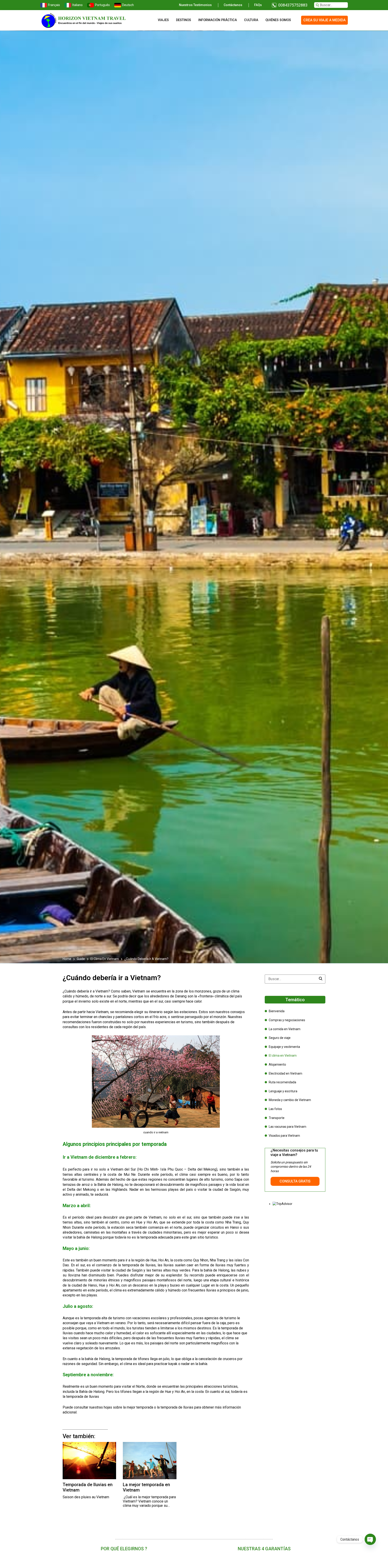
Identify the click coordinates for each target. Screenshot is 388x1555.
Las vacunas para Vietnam (287, 1126)
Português (102, 5)
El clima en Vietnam (104, 959)
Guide (81, 959)
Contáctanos (233, 5)
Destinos (183, 20)
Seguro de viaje (280, 1038)
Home (67, 959)
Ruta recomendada (282, 1082)
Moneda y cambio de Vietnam (290, 1100)
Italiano (77, 5)
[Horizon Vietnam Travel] (86, 20)
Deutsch (128, 5)
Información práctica (217, 20)
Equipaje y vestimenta (284, 1047)
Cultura (251, 20)
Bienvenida (276, 1011)
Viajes (163, 20)
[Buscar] (320, 979)
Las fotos (275, 1109)
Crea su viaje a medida (324, 20)
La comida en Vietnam (284, 1029)
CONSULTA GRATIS (295, 1181)
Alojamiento (277, 1064)
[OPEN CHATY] (370, 1539)
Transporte (276, 1118)
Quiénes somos (278, 20)
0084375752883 (292, 5)
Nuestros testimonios (195, 5)
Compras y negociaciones (287, 1020)
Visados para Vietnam (284, 1135)
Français (54, 5)
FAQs (258, 5)
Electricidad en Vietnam (285, 1073)
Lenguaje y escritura (283, 1091)
